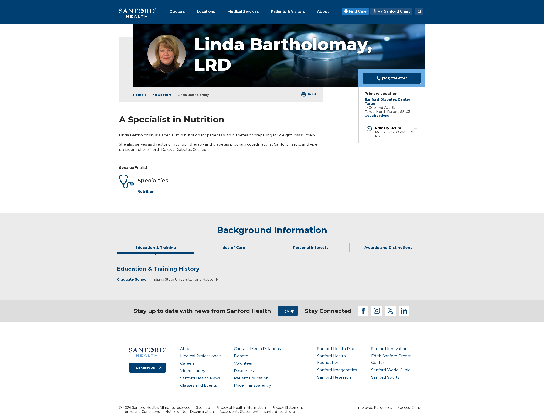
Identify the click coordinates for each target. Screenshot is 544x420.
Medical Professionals (201, 355)
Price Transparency (252, 385)
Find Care (357, 11)
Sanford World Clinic (390, 369)
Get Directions (377, 116)
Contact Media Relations (257, 348)
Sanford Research (334, 377)
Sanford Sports (385, 377)
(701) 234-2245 (394, 78)
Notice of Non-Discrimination (189, 412)
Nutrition (146, 191)
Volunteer (243, 363)
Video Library (192, 370)
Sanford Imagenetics (337, 369)
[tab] (155, 249)
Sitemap (203, 408)
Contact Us (145, 368)
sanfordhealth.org (279, 412)
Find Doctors (160, 95)
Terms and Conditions (141, 412)
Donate (241, 355)
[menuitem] (177, 11)
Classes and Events (198, 385)
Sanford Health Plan (336, 348)
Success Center (411, 408)
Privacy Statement (287, 408)
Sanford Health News (200, 378)
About (186, 348)
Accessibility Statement (239, 412)
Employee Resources (374, 408)
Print (312, 94)
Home (138, 95)
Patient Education (251, 378)
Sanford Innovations (390, 348)
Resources (244, 370)
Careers (187, 363)
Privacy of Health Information (241, 408)
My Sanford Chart (393, 11)
